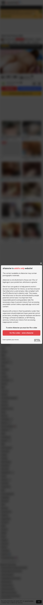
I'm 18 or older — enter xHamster (21, 333)
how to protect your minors (11, 339)
